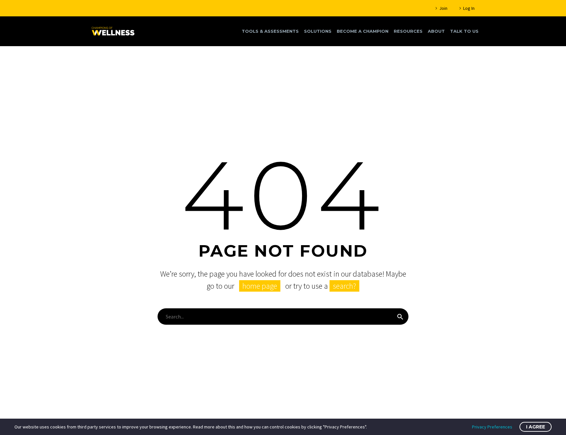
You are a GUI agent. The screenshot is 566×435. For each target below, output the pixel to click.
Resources (408, 31)
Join (443, 8)
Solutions (317, 31)
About (436, 31)
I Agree (535, 427)
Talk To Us (464, 31)
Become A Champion (362, 31)
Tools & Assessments (270, 31)
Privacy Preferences (492, 427)
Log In (469, 8)
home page (259, 286)
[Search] (400, 316)
